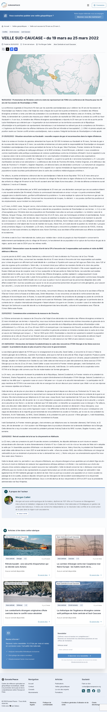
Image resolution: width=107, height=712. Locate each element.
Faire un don (86, 683)
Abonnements (33, 692)
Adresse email (62, 645)
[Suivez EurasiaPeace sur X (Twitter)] (83, 690)
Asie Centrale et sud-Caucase (65, 44)
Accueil (6, 26)
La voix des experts (62, 689)
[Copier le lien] (3, 49)
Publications (59, 683)
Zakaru (16, 706)
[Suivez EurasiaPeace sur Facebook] (93, 690)
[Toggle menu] (88, 5)
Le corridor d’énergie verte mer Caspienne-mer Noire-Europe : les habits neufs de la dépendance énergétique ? (79, 567)
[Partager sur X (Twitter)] (7, 49)
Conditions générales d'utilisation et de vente (75, 704)
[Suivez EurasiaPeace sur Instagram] (98, 690)
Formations (59, 692)
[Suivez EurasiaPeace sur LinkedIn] (88, 690)
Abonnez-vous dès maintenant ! (89, 17)
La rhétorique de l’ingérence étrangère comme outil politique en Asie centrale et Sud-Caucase (79, 611)
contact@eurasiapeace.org (91, 686)
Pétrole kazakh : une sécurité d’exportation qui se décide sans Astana (26, 565)
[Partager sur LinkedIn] (11, 49)
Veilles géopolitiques (62, 686)
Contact (31, 686)
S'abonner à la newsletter (78, 656)
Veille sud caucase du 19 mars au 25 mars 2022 (45, 26)
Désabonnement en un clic (79, 662)
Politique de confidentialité (48, 704)
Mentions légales (33, 704)
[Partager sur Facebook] (16, 49)
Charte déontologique (97, 704)
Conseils (31, 689)
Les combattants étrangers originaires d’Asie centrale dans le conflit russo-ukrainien (26, 611)
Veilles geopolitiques (19, 26)
